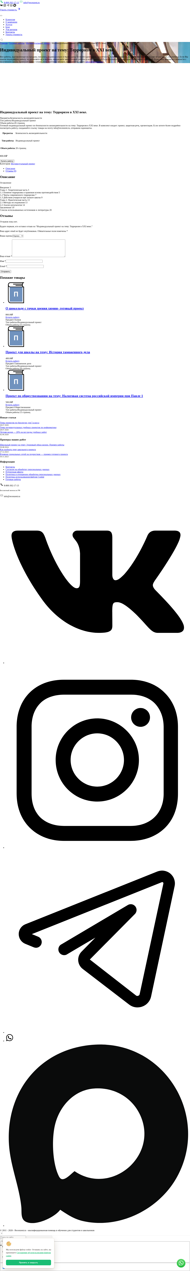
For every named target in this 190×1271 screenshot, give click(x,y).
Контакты (10, 32)
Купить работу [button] (12, 317)
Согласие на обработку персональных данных (27, 469)
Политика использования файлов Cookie (25, 477)
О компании (11, 22)
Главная (4, 43)
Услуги (9, 24)
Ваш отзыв (6, 256)
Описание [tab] (10, 168)
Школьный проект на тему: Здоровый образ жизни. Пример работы (32, 445)
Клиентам (10, 19)
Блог (8, 27)
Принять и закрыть (28, 1262)
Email (3, 266)
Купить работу (7, 161)
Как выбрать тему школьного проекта (18, 449)
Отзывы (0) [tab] (11, 171)
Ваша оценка (6, 236)
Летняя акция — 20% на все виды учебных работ (23, 432)
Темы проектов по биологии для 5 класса (19, 423)
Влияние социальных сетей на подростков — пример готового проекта (34, 454)
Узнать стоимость (8, 10)
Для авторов (11, 29)
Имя (3, 261)
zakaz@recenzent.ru (94, 62)
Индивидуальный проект (38, 43)
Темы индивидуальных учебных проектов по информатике (28, 427)
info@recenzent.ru (31, 2)
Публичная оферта (14, 472)
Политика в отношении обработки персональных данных (33, 474)
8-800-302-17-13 (11, 2)
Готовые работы (16, 43)
